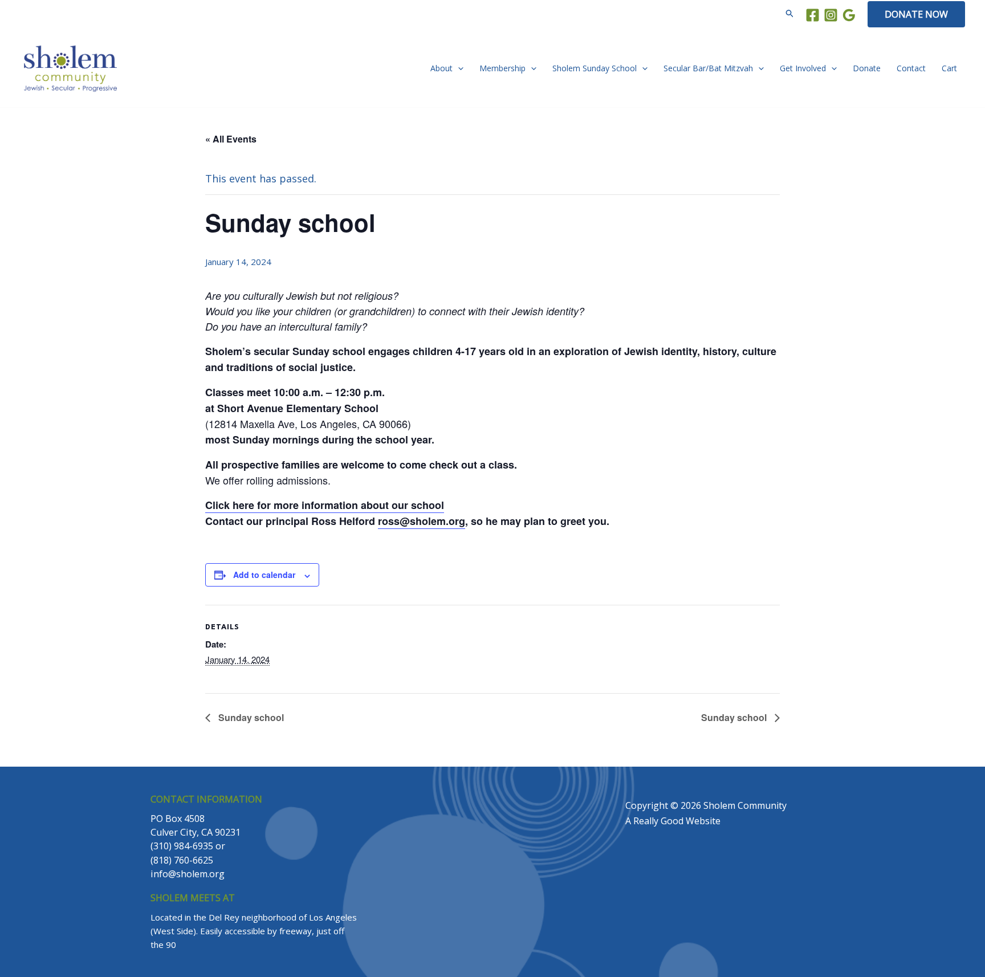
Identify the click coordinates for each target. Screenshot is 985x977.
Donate (867, 68)
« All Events (231, 138)
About (441, 68)
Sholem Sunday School (594, 68)
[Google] (849, 15)
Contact (911, 68)
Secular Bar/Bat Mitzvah (708, 68)
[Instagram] (831, 15)
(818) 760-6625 (181, 860)
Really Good (658, 821)
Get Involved (803, 68)
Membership (502, 68)
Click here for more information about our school (324, 505)
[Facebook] (812, 15)
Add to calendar (264, 574)
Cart (949, 68)
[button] (790, 14)
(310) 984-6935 (181, 846)
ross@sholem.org (421, 521)
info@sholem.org (187, 874)
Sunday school (250, 717)
